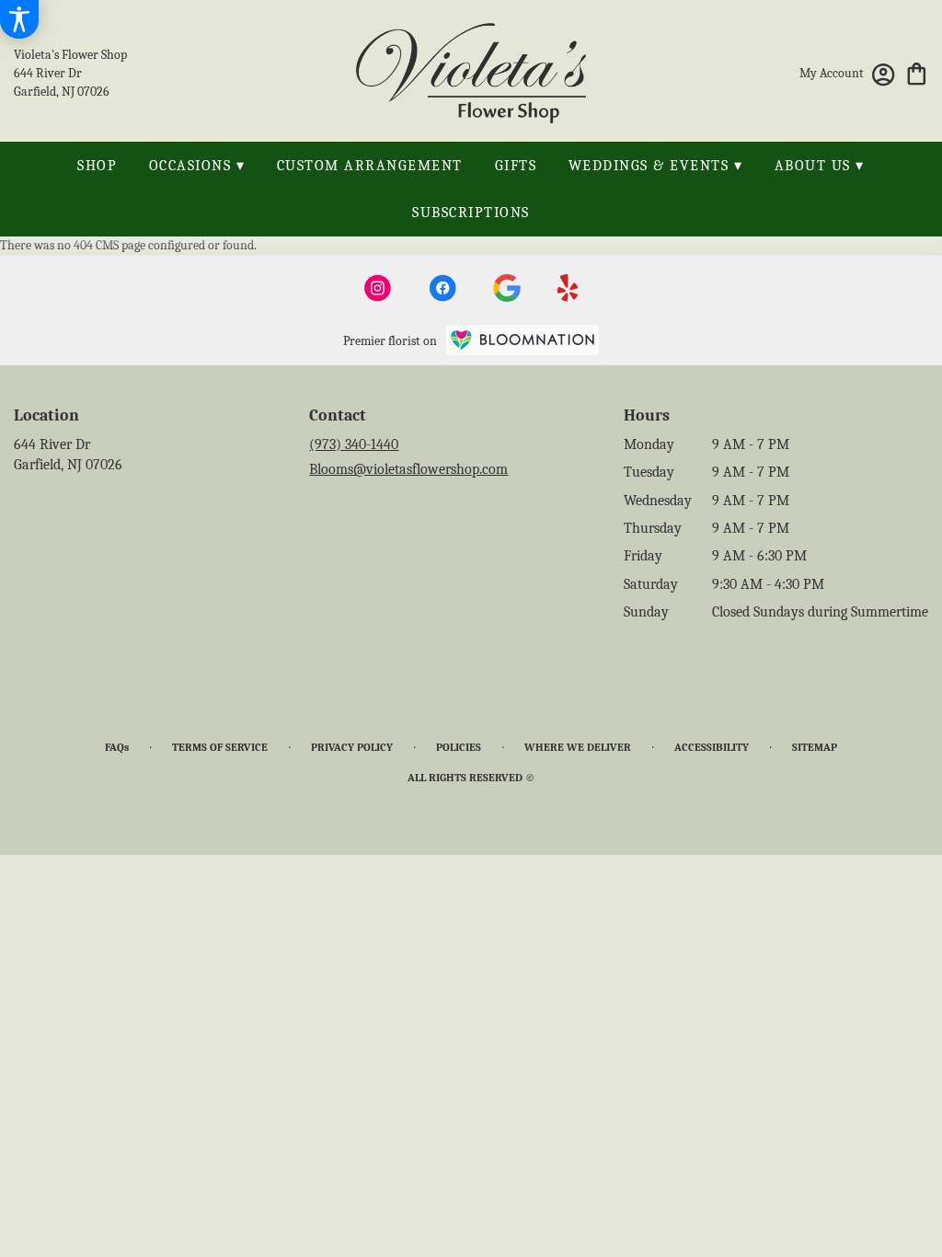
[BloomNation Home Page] (522, 340)
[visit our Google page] (507, 288)
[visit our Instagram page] (378, 288)
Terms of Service (220, 747)
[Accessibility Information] (19, 19)
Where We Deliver (577, 747)
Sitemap (814, 747)
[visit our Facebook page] (442, 288)
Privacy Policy (352, 747)
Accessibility (711, 747)
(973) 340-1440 (353, 444)
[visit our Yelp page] (568, 288)
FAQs (117, 747)
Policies (458, 747)
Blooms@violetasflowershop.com (408, 469)
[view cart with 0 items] (916, 72)
